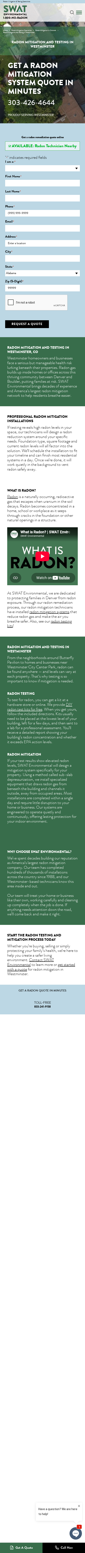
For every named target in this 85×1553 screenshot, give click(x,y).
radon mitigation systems (49, 612)
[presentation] (36, 303)
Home (5, 30)
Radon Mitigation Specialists (21, 30)
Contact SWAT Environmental (30, 962)
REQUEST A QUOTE (27, 324)
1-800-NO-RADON (15, 18)
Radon (12, 497)
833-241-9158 (42, 1006)
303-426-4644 (31, 102)
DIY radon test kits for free (39, 707)
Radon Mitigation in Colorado (45, 30)
